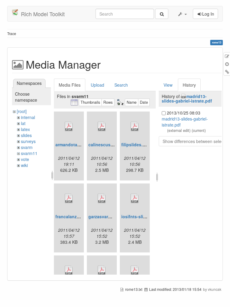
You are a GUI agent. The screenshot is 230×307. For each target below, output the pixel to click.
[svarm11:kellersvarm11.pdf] (68, 270)
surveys (28, 141)
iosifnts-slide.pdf (138, 216)
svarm (27, 147)
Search (121, 85)
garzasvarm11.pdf (106, 216)
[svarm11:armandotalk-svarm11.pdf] (68, 126)
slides (26, 135)
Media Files (70, 85)
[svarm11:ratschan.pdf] (134, 270)
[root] (22, 111)
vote (25, 159)
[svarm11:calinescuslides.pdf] (101, 126)
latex (25, 129)
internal (28, 117)
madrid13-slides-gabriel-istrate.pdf (187, 98)
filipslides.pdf (135, 145)
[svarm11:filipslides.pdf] (134, 126)
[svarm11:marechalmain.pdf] (101, 270)
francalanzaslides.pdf (77, 216)
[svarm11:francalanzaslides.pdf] (68, 198)
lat (23, 123)
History (189, 85)
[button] (182, 13)
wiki (24, 165)
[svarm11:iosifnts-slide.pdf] (134, 198)
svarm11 (29, 153)
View (168, 85)
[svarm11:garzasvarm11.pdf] (101, 198)
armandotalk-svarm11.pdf (81, 145)
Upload (97, 85)
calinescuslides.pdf (108, 145)
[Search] (161, 14)
